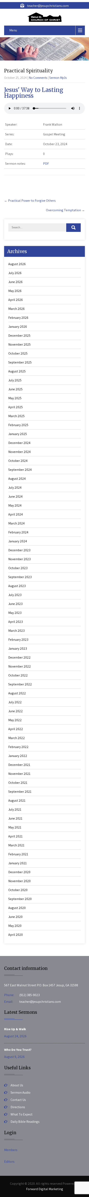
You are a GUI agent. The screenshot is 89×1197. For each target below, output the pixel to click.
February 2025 (18, 425)
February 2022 (18, 747)
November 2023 (19, 559)
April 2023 (15, 622)
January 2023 (17, 648)
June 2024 (15, 496)
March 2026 (16, 309)
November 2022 (19, 666)
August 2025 (17, 371)
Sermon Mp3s (58, 78)
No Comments (38, 78)
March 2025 (16, 416)
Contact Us (18, 1100)
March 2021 (16, 845)
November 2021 (19, 774)
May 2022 (15, 720)
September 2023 (20, 577)
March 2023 (16, 630)
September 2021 (19, 791)
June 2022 (15, 711)
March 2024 (16, 523)
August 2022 (17, 693)
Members (10, 1150)
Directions (18, 1107)
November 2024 (19, 452)
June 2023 (15, 604)
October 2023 (18, 568)
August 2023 (17, 586)
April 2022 (15, 729)
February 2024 (18, 532)
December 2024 (19, 443)
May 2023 (15, 613)
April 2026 (15, 300)
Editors (9, 1161)
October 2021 (17, 782)
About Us (17, 1085)
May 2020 (15, 926)
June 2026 (15, 282)
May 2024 (15, 505)
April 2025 (15, 407)
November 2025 (19, 344)
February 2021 (18, 854)
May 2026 (15, 291)
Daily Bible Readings (25, 1121)
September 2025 (20, 362)
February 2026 (18, 317)
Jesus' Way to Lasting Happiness (33, 92)
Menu (13, 30)
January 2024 (17, 541)
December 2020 (19, 872)
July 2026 (15, 273)
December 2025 (19, 335)
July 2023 (15, 595)
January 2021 (17, 863)
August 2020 (17, 908)
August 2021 (16, 800)
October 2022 (18, 675)
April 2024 (15, 514)
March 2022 (16, 738)
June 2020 (15, 917)
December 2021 (19, 765)
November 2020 (19, 881)
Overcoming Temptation (65, 210)
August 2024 (17, 478)
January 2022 (17, 756)
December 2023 (19, 550)
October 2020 (18, 890)
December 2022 (19, 657)
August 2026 (17, 264)
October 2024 (18, 461)
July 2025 (15, 380)
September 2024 (20, 469)
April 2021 (15, 836)
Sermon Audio (20, 1092)
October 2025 (18, 353)
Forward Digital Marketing (44, 1189)
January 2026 (17, 326)
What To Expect (21, 1114)
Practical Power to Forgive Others (30, 200)
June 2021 (15, 818)
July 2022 (15, 702)
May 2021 (14, 827)
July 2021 (14, 809)
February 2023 (18, 639)
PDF (46, 163)
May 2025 (15, 398)
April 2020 (15, 934)
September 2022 (20, 684)
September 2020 (20, 899)
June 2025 (15, 389)
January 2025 (17, 434)
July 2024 (15, 487)
